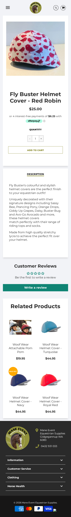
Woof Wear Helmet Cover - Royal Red (51, 401)
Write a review (35, 287)
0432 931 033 (49, 446)
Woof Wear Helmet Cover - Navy (20, 401)
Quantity (35, 129)
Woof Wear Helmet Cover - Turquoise (51, 348)
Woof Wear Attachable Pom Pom (20, 348)
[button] (35, 150)
